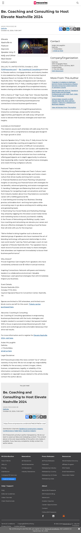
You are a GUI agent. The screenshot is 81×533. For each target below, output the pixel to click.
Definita (4, 28)
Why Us (4, 464)
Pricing (3, 468)
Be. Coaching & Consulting (29, 69)
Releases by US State (49, 475)
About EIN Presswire (49, 490)
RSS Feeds (66, 468)
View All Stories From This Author (64, 107)
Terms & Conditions (8, 523)
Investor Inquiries (48, 501)
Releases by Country (49, 471)
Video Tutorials (6, 497)
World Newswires (28, 464)
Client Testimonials (7, 501)
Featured (45, 464)
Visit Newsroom (57, 71)
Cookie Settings (19, 526)
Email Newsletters (68, 471)
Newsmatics (67, 524)
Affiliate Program (68, 464)
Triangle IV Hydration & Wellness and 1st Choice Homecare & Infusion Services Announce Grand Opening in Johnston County (65, 84)
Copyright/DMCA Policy (26, 523)
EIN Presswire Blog (48, 494)
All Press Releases (48, 461)
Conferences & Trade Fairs (12, 431)
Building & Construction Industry (31, 429)
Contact (45, 508)
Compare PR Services (9, 475)
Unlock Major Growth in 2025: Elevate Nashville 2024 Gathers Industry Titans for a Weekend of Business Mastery (63, 101)
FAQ (3, 490)
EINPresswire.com (9, 69)
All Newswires (26, 461)
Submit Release (8, 479)
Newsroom (45, 497)
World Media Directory (70, 461)
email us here (6, 351)
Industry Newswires (28, 471)
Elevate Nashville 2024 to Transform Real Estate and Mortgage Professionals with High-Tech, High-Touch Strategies (65, 93)
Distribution (5, 471)
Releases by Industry (49, 468)
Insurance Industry (29, 431)
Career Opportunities (49, 504)
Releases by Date (48, 478)
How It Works (6, 461)
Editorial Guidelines (8, 494)
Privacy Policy (6, 526)
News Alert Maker (68, 475)
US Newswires (27, 468)
